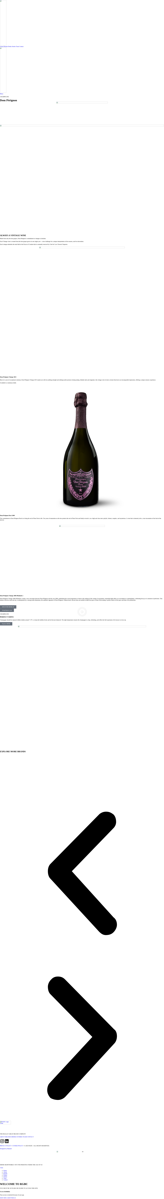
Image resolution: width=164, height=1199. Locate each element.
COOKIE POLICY (17, 1145)
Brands (6, 46)
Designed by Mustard (6, 1148)
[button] (8, 607)
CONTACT (30, 1137)
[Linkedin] (7, 1141)
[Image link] (5, 1124)
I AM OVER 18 (11, 1198)
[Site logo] (3, 45)
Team (17, 46)
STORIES (19, 1137)
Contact (21, 46)
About (1, 46)
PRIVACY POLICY (5, 1145)
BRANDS (8, 1137)
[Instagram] (2, 1141)
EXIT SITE (3, 1198)
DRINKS (13, 1137)
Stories (14, 46)
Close (1, 1167)
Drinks (10, 46)
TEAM (25, 1137)
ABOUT (2, 1137)
